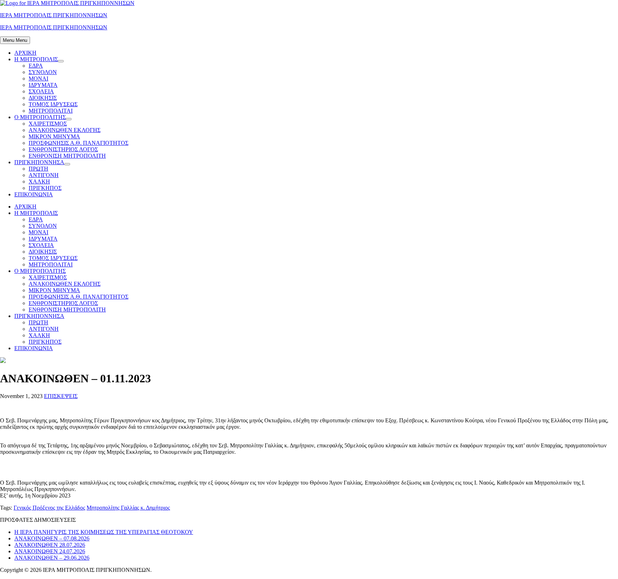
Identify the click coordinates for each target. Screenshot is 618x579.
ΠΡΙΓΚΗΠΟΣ (45, 188)
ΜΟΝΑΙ (38, 78)
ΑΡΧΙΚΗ (25, 53)
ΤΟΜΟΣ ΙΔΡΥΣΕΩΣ (53, 104)
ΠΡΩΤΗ (38, 169)
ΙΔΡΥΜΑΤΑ (43, 85)
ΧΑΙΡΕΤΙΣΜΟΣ (48, 124)
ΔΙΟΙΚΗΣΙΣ (43, 98)
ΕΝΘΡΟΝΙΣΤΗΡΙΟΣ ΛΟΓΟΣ (63, 149)
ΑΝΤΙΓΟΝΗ (44, 175)
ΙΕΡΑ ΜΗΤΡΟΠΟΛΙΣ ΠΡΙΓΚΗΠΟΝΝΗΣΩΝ (53, 15)
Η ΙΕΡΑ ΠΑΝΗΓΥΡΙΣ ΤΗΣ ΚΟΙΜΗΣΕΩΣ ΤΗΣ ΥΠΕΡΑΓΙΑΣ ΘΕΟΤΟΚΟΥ (103, 532)
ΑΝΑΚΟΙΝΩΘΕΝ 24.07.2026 (49, 551)
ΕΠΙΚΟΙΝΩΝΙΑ (33, 194)
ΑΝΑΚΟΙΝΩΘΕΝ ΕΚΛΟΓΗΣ (64, 130)
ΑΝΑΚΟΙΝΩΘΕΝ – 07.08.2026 (51, 538)
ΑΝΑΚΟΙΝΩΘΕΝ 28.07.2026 (49, 545)
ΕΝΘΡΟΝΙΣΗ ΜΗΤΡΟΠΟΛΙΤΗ (67, 156)
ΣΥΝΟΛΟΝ (43, 72)
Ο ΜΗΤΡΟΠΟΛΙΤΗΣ (40, 117)
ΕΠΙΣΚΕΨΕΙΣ (61, 396)
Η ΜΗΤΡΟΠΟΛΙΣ (36, 59)
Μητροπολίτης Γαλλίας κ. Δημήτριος (128, 508)
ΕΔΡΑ (36, 66)
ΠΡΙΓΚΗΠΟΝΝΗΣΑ (39, 162)
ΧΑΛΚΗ (39, 181)
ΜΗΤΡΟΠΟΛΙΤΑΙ (51, 111)
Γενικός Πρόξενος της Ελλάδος (49, 508)
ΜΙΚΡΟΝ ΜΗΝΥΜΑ (54, 136)
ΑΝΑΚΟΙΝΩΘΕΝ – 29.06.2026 (51, 558)
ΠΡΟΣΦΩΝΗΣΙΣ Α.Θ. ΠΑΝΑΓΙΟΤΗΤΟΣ (78, 143)
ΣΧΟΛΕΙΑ (41, 91)
